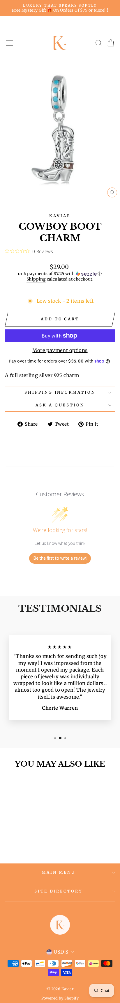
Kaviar (60, 215)
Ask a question (60, 405)
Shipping (36, 279)
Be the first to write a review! (60, 558)
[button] (60, 273)
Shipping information (60, 392)
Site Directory (58, 891)
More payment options (59, 350)
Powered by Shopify (60, 998)
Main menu (59, 872)
